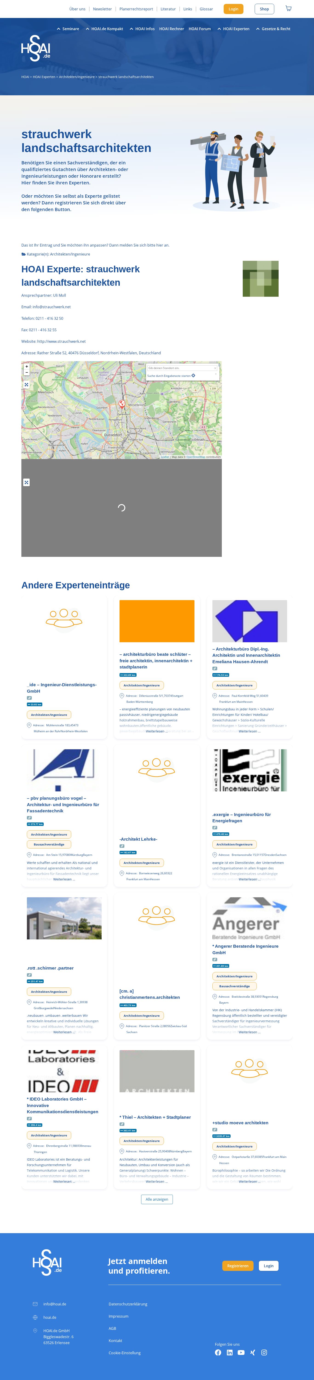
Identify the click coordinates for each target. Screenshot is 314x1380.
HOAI (25, 77)
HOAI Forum (200, 28)
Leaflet (165, 457)
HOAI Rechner (171, 28)
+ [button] (27, 366)
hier (159, 245)
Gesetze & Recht (276, 28)
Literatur (168, 9)
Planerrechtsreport (136, 9)
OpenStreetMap (195, 457)
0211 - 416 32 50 (49, 318)
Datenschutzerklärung (128, 1304)
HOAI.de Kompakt (107, 28)
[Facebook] (218, 1352)
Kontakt (115, 1340)
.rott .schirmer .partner (50, 968)
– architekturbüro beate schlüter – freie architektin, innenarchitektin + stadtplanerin (156, 660)
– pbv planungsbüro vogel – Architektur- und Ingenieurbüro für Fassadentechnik (63, 804)
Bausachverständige (49, 844)
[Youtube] (241, 1352)
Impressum (118, 1316)
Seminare (71, 28)
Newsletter (102, 9)
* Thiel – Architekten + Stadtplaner (155, 1117)
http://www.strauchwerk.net (61, 341)
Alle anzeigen (157, 1199)
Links (187, 9)
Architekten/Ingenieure (77, 77)
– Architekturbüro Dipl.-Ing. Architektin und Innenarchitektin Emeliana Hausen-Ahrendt (246, 655)
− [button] (27, 372)
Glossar (206, 9)
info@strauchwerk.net (51, 306)
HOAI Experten (236, 28)
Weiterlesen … (157, 731)
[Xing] (252, 1352)
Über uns (77, 9)
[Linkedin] (229, 1352)
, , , (99, 352)
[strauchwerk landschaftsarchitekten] (122, 404)
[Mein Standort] (193, 375)
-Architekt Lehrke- (138, 839)
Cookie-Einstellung (125, 1352)
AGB (112, 1328)
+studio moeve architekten (240, 1122)
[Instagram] (264, 1352)
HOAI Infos (145, 28)
